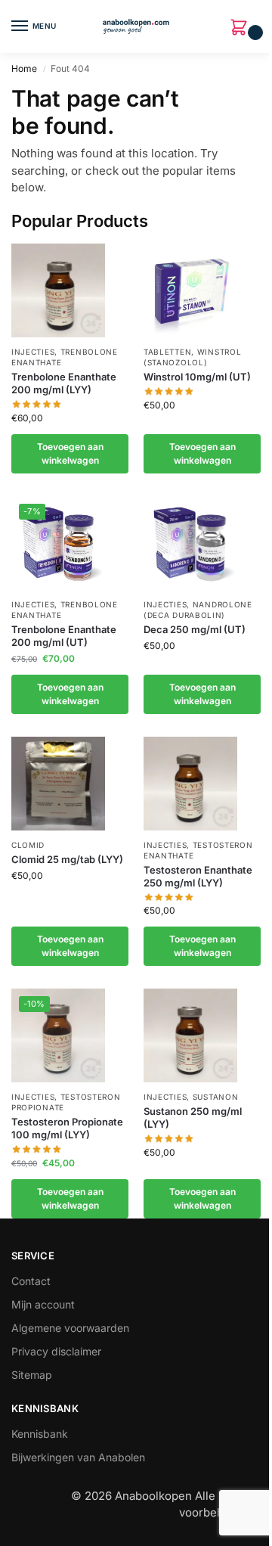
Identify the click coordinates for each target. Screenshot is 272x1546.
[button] (242, 28)
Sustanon (216, 1096)
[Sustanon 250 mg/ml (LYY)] (190, 1035)
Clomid (28, 844)
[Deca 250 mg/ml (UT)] (190, 543)
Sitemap (31, 1374)
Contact (31, 1280)
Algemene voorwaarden (70, 1327)
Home (24, 68)
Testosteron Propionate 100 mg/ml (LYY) (67, 1128)
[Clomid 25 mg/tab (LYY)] (58, 783)
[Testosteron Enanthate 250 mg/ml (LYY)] (190, 783)
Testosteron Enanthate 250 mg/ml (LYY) (198, 876)
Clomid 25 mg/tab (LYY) (67, 859)
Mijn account (43, 1304)
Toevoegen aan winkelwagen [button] (70, 453)
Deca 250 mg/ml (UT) (195, 629)
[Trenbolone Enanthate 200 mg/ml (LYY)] (58, 290)
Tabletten (167, 351)
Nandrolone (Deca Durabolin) (198, 609)
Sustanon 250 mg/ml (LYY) (193, 1117)
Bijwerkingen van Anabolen (78, 1457)
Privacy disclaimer (56, 1351)
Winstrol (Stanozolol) (192, 357)
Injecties (32, 351)
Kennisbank (39, 1433)
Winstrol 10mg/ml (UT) (197, 377)
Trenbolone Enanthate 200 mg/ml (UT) (63, 635)
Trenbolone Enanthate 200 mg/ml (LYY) (63, 383)
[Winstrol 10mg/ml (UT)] (190, 290)
